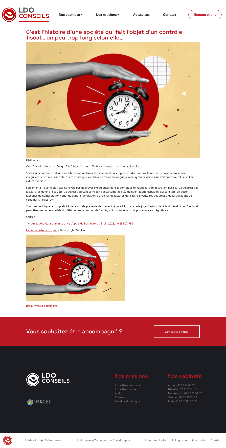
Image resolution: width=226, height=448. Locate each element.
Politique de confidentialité (188, 440)
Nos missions (106, 14)
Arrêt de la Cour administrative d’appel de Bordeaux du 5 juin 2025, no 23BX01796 (82, 223)
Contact (169, 14)
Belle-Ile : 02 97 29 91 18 (182, 389)
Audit (118, 393)
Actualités (141, 14)
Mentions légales (156, 440)
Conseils (120, 397)
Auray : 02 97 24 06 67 (181, 385)
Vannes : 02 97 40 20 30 (182, 397)
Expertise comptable (128, 385)
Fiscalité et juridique (127, 401)
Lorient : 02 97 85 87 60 (182, 401)
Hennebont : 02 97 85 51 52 (185, 393)
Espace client (205, 14)
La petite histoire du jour (41, 230)
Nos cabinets (69, 14)
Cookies (216, 440)
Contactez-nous (176, 332)
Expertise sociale (125, 389)
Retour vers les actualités (42, 306)
